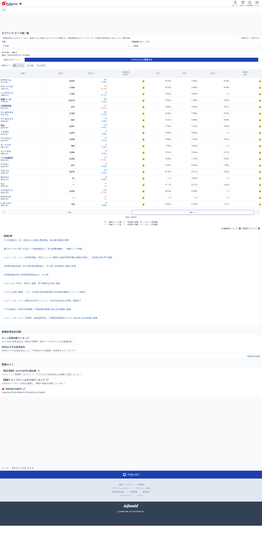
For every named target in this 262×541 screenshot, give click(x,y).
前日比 (90, 73)
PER (157, 73)
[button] (126, 81)
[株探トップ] (10, 3)
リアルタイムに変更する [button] (141, 60)
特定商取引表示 (118, 492)
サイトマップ (125, 495)
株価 (60, 73)
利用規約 (141, 485)
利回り (213, 73)
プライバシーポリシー (121, 488)
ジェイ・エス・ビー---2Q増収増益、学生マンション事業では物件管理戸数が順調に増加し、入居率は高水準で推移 (58, 257)
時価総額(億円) (125, 73)
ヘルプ (139, 495)
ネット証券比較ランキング (38, 340)
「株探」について (125, 485)
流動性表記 (245, 73)
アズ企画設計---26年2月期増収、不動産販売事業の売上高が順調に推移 (37, 309)
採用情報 (133, 492)
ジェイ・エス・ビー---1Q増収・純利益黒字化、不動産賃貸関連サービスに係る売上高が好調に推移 (50, 318)
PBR (184, 73)
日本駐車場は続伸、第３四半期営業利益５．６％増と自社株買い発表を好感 (40, 266)
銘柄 (23, 73)
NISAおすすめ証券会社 (39, 349)
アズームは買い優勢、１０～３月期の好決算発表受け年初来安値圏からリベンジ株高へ (45, 292)
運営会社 (146, 492)
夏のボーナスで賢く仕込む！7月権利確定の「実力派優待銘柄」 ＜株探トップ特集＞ (44, 249)
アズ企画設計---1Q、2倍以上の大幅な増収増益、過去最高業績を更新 (36, 240)
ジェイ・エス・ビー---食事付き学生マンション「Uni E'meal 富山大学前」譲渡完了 (42, 300)
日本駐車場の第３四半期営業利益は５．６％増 (26, 274)
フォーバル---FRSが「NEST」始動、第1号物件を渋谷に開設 (32, 283)
